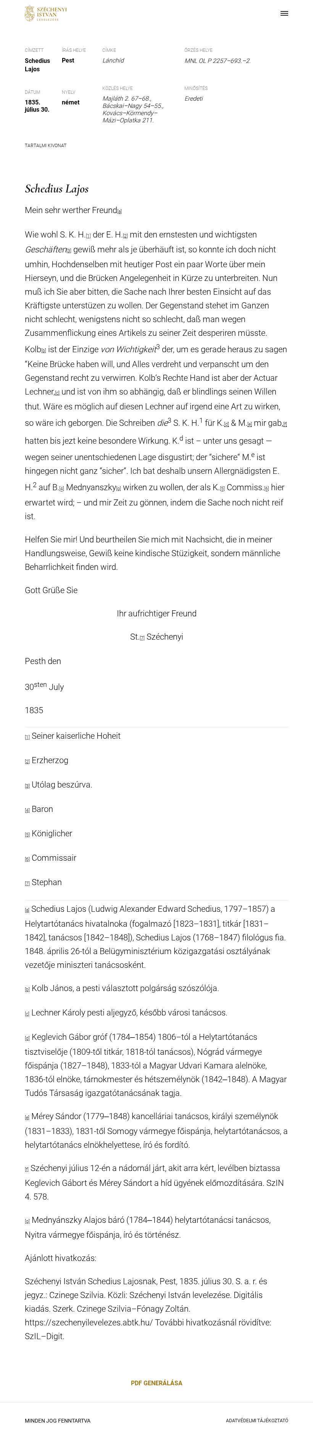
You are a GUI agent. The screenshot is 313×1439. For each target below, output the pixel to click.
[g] (118, 489)
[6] (266, 489)
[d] (226, 424)
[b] (43, 350)
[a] (27, 910)
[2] (27, 761)
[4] (61, 489)
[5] (222, 489)
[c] (57, 393)
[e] (249, 424)
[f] (285, 424)
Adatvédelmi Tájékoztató (257, 1420)
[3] (27, 786)
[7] (142, 638)
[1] (27, 737)
